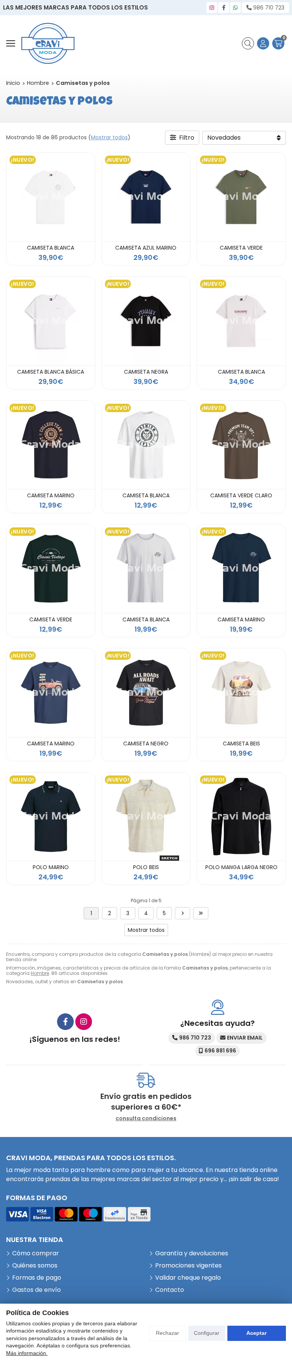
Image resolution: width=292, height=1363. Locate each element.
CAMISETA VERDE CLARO (241, 495)
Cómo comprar (35, 1253)
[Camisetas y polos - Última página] (200, 913)
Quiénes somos (34, 1265)
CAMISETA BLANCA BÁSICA (50, 372)
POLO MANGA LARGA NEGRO (241, 867)
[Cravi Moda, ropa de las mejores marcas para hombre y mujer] (48, 43)
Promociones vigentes (188, 1265)
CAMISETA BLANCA (50, 248)
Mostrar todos (109, 137)
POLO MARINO (51, 867)
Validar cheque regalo (188, 1277)
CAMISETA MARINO (51, 495)
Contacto (169, 1289)
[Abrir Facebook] (223, 7)
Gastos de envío (36, 1289)
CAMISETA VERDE (241, 248)
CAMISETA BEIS (241, 743)
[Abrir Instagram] (211, 7)
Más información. (27, 1353)
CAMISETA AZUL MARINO (145, 248)
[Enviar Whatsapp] (235, 7)
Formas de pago (36, 1277)
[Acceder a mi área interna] (263, 43)
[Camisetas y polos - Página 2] (182, 913)
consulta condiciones (146, 1118)
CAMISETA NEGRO (145, 743)
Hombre (40, 973)
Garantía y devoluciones (191, 1253)
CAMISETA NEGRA (146, 372)
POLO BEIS (146, 867)
